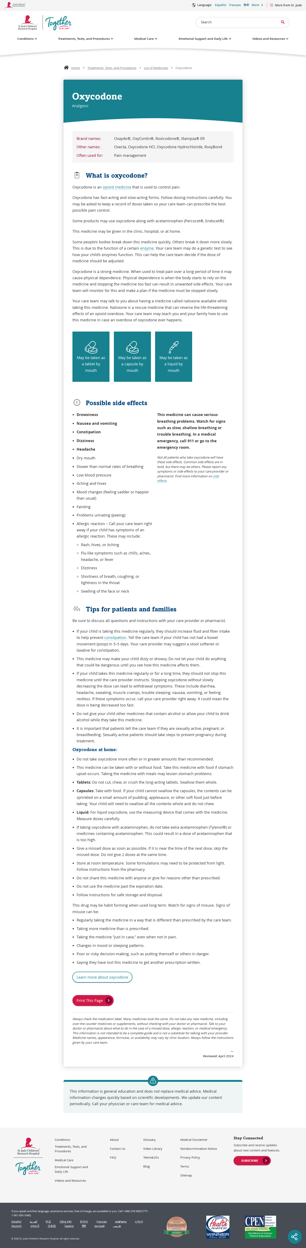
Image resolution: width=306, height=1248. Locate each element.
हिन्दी (246, 5)
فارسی (117, 1226)
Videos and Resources (268, 38)
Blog (146, 1166)
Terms (184, 1166)
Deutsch (16, 1226)
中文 (48, 1221)
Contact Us (117, 1148)
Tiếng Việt (66, 1221)
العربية (33, 1221)
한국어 (84, 1221)
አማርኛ (139, 1221)
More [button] (255, 5)
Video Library (152, 1148)
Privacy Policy (190, 1157)
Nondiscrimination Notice (198, 1148)
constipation (115, 637)
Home (75, 68)
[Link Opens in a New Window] (175, 1227)
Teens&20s (151, 1157)
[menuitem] (252, 1160)
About (114, 1139)
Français (235, 5)
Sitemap (186, 1175)
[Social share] (295, 1237)
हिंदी (84, 1226)
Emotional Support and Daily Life (203, 38)
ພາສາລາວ (121, 1221)
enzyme (147, 248)
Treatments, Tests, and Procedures (84, 38)
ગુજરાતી (34, 1226)
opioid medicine (117, 187)
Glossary (149, 1139)
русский (99, 1226)
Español (220, 5)
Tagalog (69, 1226)
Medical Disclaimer (194, 1139)
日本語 (52, 1226)
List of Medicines (156, 68)
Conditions (25, 38)
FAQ (113, 1157)
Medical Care (144, 38)
